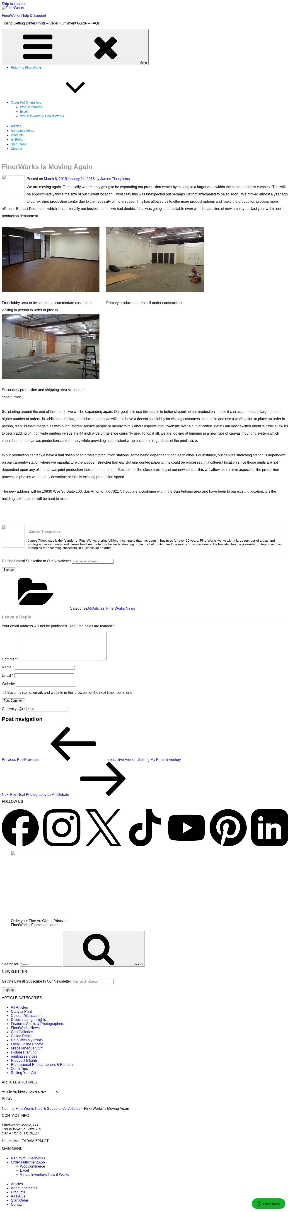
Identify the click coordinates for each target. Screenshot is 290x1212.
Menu (143, 62)
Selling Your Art (23, 1073)
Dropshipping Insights (28, 1020)
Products (17, 135)
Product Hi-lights (24, 1060)
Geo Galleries (22, 1032)
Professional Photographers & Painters (42, 1064)
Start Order (19, 144)
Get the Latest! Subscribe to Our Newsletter (36, 561)
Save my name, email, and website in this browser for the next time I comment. (69, 692)
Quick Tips (19, 1069)
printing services (24, 1056)
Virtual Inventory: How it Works (42, 116)
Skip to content (14, 4)
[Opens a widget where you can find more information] (268, 1204)
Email (7, 675)
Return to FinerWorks (26, 67)
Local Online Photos (27, 1044)
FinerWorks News (120, 608)
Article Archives (14, 1092)
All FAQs (17, 139)
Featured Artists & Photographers (37, 1024)
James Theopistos (115, 179)
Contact (16, 148)
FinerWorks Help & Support (24, 15)
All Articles (95, 608)
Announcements (22, 130)
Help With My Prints (27, 1040)
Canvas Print (21, 1011)
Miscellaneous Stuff (26, 1048)
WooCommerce (31, 107)
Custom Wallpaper (26, 1015)
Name (8, 667)
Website (8, 684)
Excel (24, 111)
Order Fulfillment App (26, 102)
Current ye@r (14, 709)
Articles (16, 126)
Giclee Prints (21, 1036)
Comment (11, 659)
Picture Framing (23, 1052)
